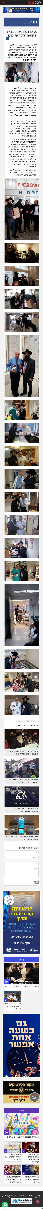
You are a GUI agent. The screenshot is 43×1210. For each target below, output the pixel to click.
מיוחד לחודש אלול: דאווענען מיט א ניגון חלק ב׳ (32, 1179)
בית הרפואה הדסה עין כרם (25, 721)
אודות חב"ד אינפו (34, 1195)
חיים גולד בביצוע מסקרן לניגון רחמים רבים (23, 1137)
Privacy (40, 1208)
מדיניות (37, 1197)
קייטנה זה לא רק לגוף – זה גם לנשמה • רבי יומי (22, 986)
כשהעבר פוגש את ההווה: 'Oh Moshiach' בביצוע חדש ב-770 (13, 1179)
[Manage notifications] (38, 1202)
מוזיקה (22, 1110)
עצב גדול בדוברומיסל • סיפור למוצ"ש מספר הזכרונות (12, 1006)
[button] (5, 1205)
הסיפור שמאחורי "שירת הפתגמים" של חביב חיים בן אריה (13, 1157)
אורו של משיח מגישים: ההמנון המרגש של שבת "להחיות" (33, 1158)
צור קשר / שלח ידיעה (20, 1195)
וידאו (21, 960)
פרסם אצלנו (9, 1195)
